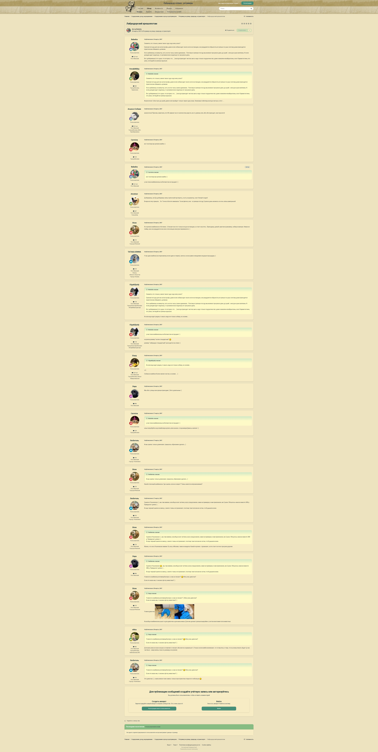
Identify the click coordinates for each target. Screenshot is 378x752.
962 (135, 646)
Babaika (139, 29)
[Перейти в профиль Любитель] (134, 447)
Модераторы (159, 12)
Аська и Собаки (134, 109)
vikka (134, 630)
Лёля (134, 223)
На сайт (140, 8)
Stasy (134, 356)
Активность (159, 8)
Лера (134, 386)
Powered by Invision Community (189, 749)
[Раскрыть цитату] (147, 74)
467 (135, 211)
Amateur (134, 194)
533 (135, 86)
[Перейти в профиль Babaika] (128, 30)
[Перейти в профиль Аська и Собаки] (134, 115)
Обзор (149, 8)
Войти (219, 708)
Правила (149, 12)
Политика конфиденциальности (189, 745)
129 (135, 157)
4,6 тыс (135, 56)
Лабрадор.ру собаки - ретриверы (178, 3)
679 (135, 269)
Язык (168, 745)
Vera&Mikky (134, 69)
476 (135, 457)
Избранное (179, 8)
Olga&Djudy (134, 285)
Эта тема (243, 8)
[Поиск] (251, 8)
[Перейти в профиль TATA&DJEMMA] (134, 258)
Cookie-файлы (206, 745)
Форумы (139, 12)
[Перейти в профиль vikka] (134, 636)
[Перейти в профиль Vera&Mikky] (134, 75)
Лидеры (169, 8)
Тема (175, 745)
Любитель (134, 440)
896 (135, 403)
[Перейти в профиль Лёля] (134, 229)
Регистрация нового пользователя (159, 708)
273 (135, 240)
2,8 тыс (135, 372)
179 (135, 302)
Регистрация (247, 3)
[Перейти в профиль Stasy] (134, 362)
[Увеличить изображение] (170, 339)
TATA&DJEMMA (134, 252)
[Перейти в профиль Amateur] (134, 200)
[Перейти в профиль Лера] (134, 393)
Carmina (134, 140)
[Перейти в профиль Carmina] (134, 146)
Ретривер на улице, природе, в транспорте (156, 31)
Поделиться (230, 30)
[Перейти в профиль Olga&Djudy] (134, 291)
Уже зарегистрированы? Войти (228, 3)
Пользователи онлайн (174, 12)
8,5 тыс (135, 126)
